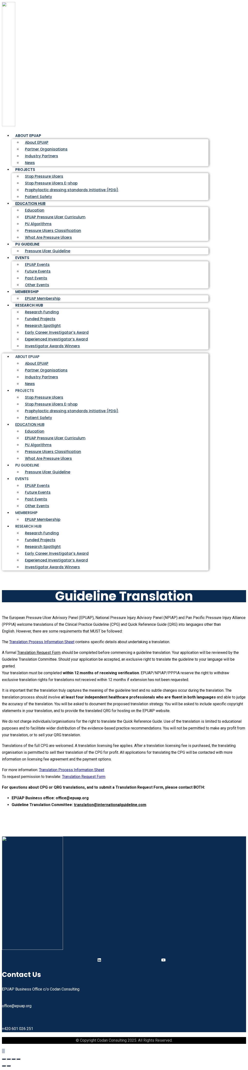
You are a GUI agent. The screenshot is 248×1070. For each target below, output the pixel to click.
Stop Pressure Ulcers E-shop (51, 183)
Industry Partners (41, 156)
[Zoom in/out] (4, 1059)
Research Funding (42, 312)
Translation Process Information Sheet (71, 770)
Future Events (38, 271)
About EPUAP (36, 142)
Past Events (36, 278)
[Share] (14, 1059)
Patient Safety (38, 417)
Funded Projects (40, 318)
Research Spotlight (43, 325)
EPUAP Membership (42, 519)
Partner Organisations (46, 149)
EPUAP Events (37, 264)
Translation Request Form (39, 652)
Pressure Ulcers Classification (53, 230)
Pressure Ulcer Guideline (47, 251)
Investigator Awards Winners (52, 346)
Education (34, 210)
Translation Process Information (36, 642)
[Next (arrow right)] (9, 1066)
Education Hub (30, 203)
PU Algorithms (38, 223)
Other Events (37, 505)
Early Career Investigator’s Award (57, 332)
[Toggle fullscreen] (9, 1059)
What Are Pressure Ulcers (48, 237)
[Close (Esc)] (18, 1059)
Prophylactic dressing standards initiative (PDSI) (71, 189)
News (30, 383)
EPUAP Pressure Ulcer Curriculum (55, 217)
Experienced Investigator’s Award (56, 339)
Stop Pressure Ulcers (44, 176)
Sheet (68, 642)
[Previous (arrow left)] (4, 1066)
